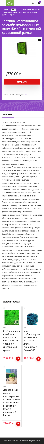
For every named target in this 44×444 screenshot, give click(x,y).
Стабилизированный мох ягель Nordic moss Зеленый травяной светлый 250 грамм (12, 340)
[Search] (33, 3)
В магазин (22, 82)
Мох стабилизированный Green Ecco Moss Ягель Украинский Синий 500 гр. (32, 340)
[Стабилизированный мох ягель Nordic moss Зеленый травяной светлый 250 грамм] (12, 317)
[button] (39, 40)
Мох (13, 10)
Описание (7, 114)
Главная (5, 10)
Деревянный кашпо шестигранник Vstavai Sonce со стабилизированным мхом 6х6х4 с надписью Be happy (12, 402)
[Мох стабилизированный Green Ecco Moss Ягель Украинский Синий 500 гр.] (32, 317)
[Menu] (2, 3)
